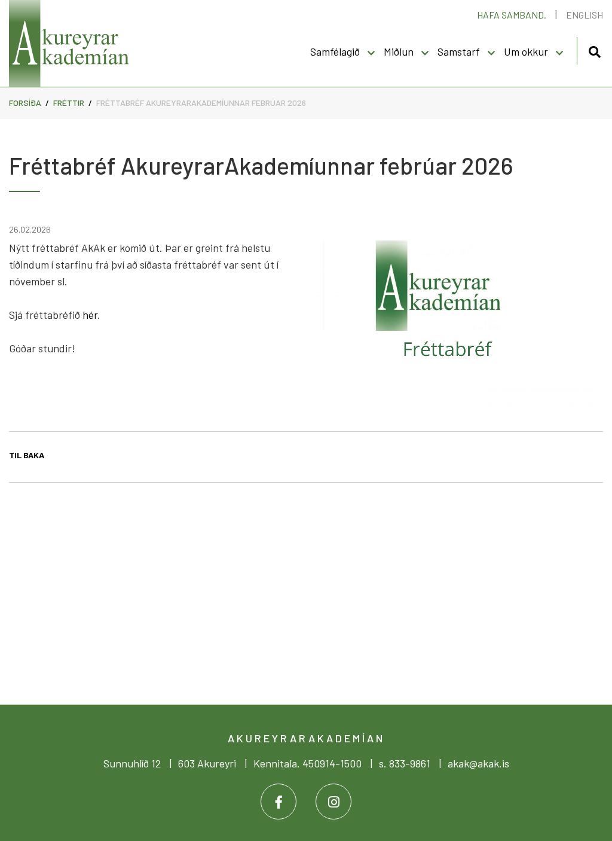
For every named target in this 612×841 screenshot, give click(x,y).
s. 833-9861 (404, 763)
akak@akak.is (478, 763)
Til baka (26, 455)
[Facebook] (278, 801)
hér (89, 314)
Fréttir (68, 102)
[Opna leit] (594, 50)
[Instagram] (333, 801)
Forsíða (25, 102)
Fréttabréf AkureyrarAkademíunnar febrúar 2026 (201, 102)
